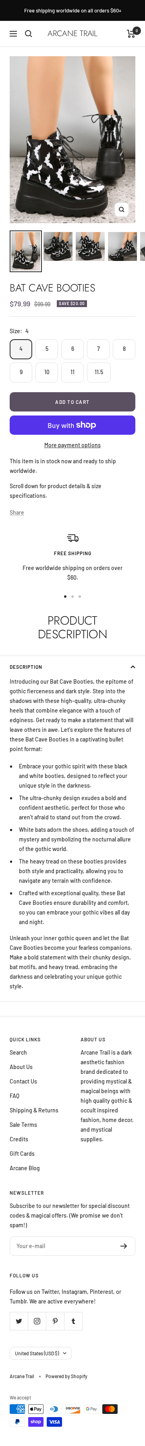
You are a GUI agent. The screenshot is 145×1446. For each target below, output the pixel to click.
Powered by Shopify (66, 1376)
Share (17, 512)
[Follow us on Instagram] (37, 1321)
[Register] (123, 1246)
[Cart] (131, 34)
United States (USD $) (37, 1353)
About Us (21, 1066)
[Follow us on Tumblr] (73, 1321)
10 (47, 372)
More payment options (72, 445)
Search (18, 1052)
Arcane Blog (25, 1168)
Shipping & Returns (34, 1110)
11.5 (99, 372)
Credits (19, 1139)
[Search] (28, 33)
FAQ (14, 1095)
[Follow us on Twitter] (19, 1321)
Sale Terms (23, 1124)
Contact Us (23, 1081)
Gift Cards (22, 1153)
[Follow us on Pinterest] (55, 1321)
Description (26, 667)
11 (72, 372)
